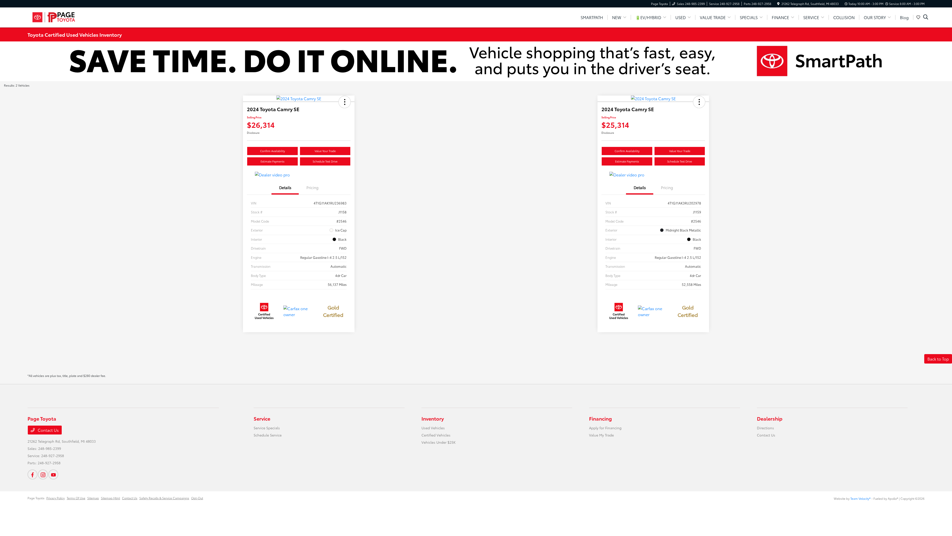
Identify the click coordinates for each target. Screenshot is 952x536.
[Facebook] (32, 474)
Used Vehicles (433, 427)
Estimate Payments (272, 161)
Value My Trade (601, 435)
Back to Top (938, 359)
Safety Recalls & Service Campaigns (164, 498)
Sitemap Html (110, 498)
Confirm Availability (272, 151)
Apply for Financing (605, 427)
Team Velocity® (860, 498)
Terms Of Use (76, 498)
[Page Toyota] (70, 16)
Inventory (432, 418)
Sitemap (93, 498)
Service (262, 418)
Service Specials (267, 427)
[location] (778, 3)
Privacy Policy (55, 498)
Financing (600, 418)
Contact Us (48, 430)
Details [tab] (285, 187)
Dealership (769, 418)
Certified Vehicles (435, 435)
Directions (765, 427)
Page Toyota (36, 498)
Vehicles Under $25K (438, 442)
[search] (925, 17)
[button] (344, 102)
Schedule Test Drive (325, 161)
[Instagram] (43, 474)
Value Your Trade (325, 151)
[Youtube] (53, 474)
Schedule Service (268, 435)
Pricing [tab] (312, 187)
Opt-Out (197, 498)
